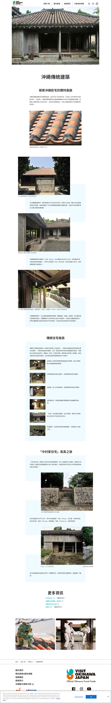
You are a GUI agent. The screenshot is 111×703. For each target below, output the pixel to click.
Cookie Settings (79, 697)
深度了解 (23, 662)
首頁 (16, 662)
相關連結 (19, 677)
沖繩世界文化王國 (51, 604)
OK (91, 697)
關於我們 (19, 670)
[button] (45, 547)
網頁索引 (19, 680)
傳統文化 (30, 662)
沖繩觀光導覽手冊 (23, 684)
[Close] (108, 697)
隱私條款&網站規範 (23, 674)
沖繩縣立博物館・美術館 (53, 601)
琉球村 (48, 607)
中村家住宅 (49, 598)
